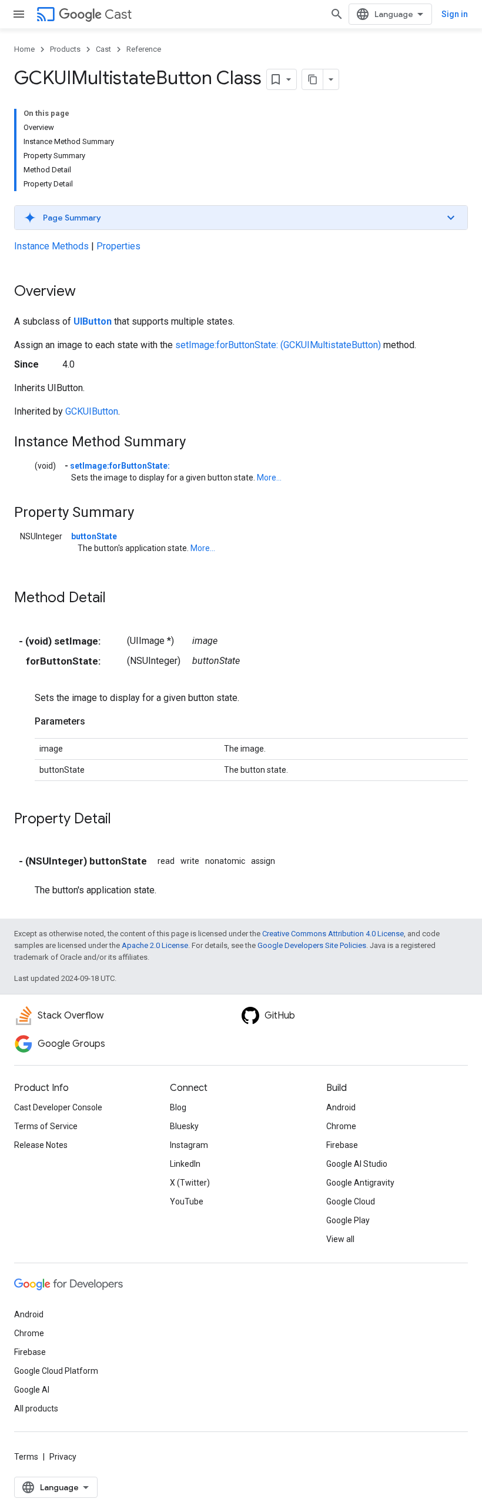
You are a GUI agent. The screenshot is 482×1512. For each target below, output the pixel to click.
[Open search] (337, 14)
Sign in (454, 14)
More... (269, 477)
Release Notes (41, 1145)
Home (24, 49)
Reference (143, 49)
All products (36, 1408)
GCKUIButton (91, 411)
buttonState (94, 536)
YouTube (186, 1201)
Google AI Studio (356, 1164)
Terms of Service (46, 1126)
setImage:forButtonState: (120, 465)
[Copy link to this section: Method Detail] (117, 599)
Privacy (62, 1456)
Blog (178, 1107)
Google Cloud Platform (56, 1371)
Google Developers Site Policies (311, 945)
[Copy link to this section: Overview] (87, 292)
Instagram (189, 1145)
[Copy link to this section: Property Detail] (123, 820)
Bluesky (184, 1126)
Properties (118, 246)
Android (341, 1107)
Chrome (341, 1126)
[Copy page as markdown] (312, 79)
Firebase (342, 1145)
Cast (118, 14)
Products (65, 49)
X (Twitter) (190, 1182)
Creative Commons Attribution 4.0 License (333, 933)
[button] (241, 217)
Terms (26, 1456)
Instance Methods (51, 246)
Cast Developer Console (58, 1107)
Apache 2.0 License (155, 945)
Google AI (31, 1389)
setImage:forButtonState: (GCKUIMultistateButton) (278, 345)
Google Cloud (350, 1201)
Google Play (348, 1220)
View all (340, 1239)
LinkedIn (185, 1164)
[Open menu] (19, 14)
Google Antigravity (360, 1182)
